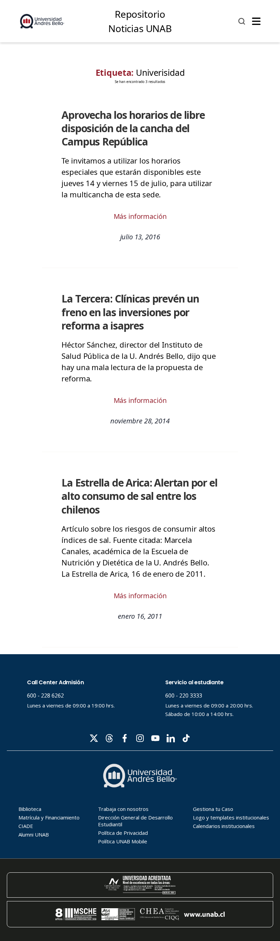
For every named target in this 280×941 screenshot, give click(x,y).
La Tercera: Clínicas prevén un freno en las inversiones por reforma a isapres (130, 312)
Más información (140, 216)
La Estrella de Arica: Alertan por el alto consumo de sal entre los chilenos (139, 496)
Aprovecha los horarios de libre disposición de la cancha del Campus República (133, 128)
